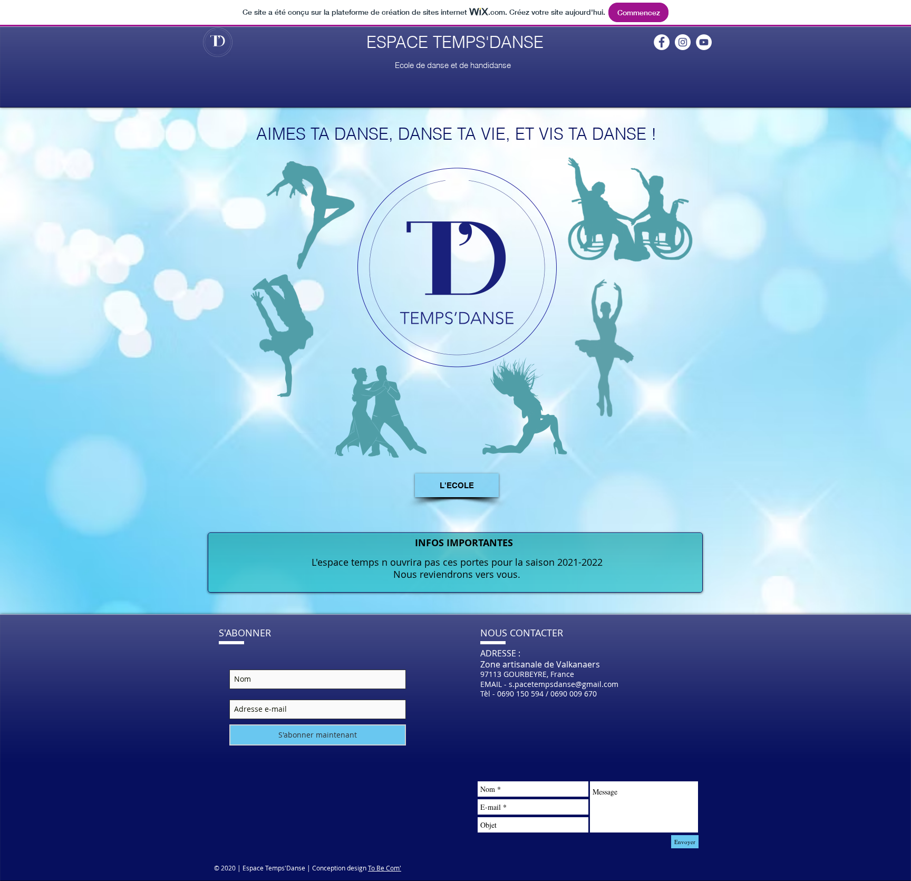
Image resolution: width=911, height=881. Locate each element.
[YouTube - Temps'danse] (704, 42)
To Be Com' (384, 868)
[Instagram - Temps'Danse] (683, 42)
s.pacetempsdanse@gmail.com (563, 684)
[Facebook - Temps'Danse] (662, 42)
